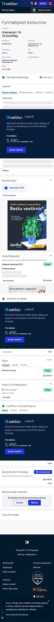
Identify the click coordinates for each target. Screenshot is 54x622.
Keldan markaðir (9, 584)
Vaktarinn (6, 580)
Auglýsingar (7, 567)
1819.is (4, 53)
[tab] (9, 92)
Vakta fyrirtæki (44, 10)
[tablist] (28, 92)
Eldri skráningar (8, 281)
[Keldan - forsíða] (14, 117)
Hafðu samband (9, 572)
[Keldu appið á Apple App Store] (39, 596)
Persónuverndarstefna (42, 563)
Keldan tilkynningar (10, 589)
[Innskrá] (35, 3)
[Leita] (32, 3)
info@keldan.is (31, 555)
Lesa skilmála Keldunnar (17, 614)
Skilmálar (37, 567)
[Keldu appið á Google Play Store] (39, 589)
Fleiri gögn (6, 397)
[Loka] (28, 600)
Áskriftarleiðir (8, 563)
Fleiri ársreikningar (9, 195)
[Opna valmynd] (50, 3)
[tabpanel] (27, 370)
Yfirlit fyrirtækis (8, 10)
